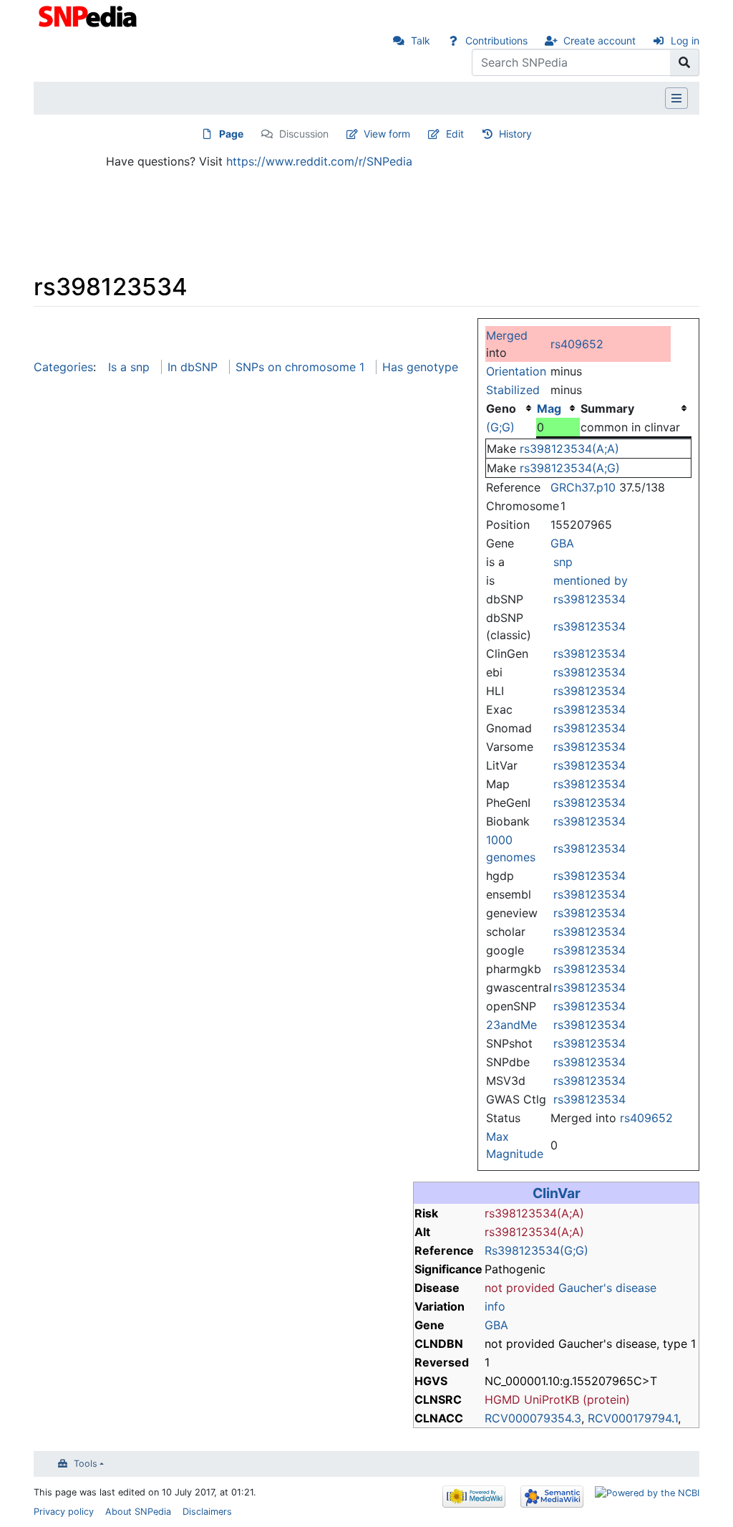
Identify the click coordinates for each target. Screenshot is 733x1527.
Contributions (496, 40)
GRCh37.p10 (583, 487)
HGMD (502, 1399)
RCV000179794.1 (633, 1418)
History (515, 134)
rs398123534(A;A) (569, 448)
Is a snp (129, 367)
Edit (455, 134)
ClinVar (557, 1193)
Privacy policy (64, 1511)
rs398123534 (589, 599)
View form (387, 134)
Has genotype (420, 367)
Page (231, 134)
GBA (562, 543)
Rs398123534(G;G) (536, 1250)
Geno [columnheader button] (501, 408)
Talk (420, 40)
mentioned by (590, 580)
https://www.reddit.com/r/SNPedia (319, 161)
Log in (685, 40)
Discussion (304, 134)
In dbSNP (193, 367)
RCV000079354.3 (533, 1418)
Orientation (516, 371)
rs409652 (576, 344)
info (495, 1306)
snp (563, 562)
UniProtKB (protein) (577, 1399)
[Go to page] (684, 62)
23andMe (511, 1025)
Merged (507, 335)
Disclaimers (207, 1511)
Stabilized (513, 390)
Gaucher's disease (607, 1288)
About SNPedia (138, 1511)
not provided (520, 1288)
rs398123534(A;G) (570, 468)
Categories (63, 367)
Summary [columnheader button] (607, 408)
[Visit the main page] (89, 15)
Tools (85, 1463)
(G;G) (500, 427)
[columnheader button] (558, 408)
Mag (549, 408)
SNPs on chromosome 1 (300, 367)
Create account (599, 40)
